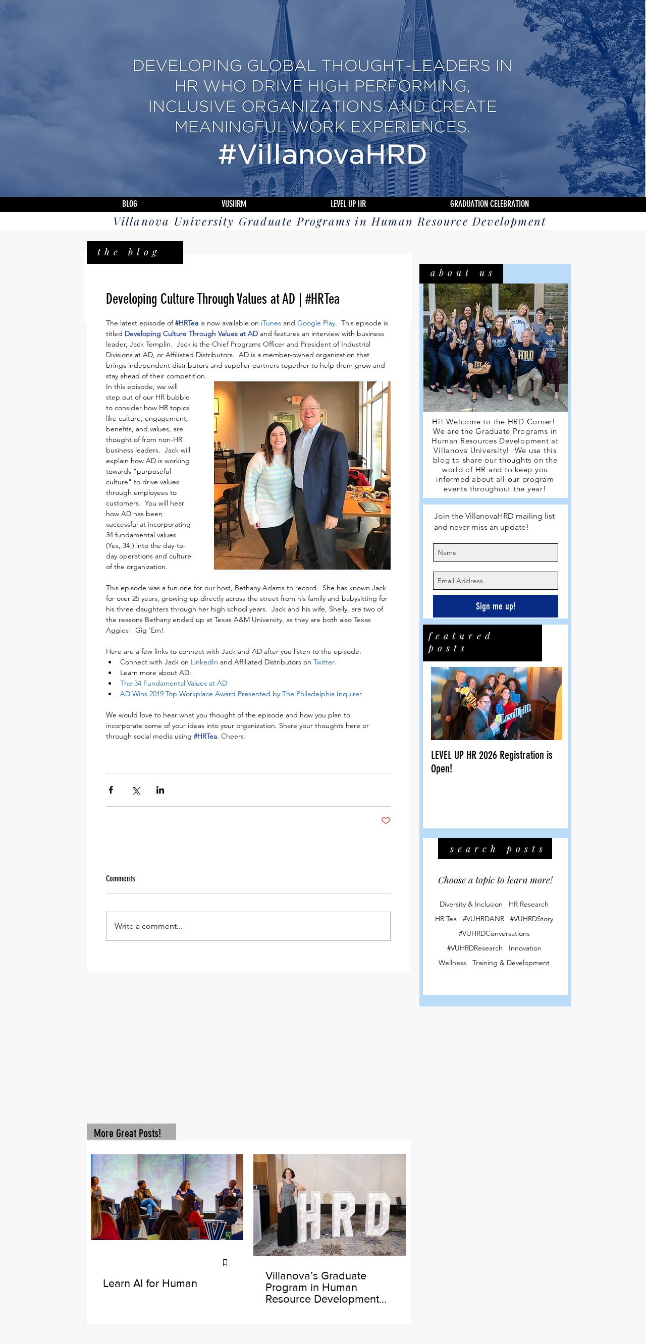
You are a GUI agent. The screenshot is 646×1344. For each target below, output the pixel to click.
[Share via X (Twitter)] (135, 790)
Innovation (525, 949)
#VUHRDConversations (494, 934)
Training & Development (511, 964)
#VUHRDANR (483, 920)
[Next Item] (545, 704)
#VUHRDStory (531, 920)
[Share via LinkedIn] (160, 790)
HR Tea (446, 920)
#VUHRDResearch (475, 949)
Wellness (452, 964)
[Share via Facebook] (111, 790)
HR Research (529, 905)
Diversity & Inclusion (471, 905)
